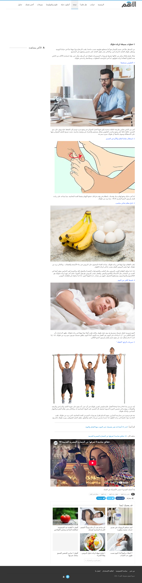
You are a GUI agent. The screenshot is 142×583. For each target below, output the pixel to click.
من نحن (132, 571)
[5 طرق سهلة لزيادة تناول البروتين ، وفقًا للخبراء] (92, 542)
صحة (75, 5)
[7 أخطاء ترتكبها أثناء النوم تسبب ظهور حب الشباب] (119, 542)
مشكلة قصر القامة (94, 494)
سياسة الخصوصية (121, 571)
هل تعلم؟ (83, 5)
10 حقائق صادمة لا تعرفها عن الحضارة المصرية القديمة (107, 436)
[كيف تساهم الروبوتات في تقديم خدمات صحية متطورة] (119, 516)
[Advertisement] (71, 26)
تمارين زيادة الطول (125, 494)
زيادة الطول (103, 494)
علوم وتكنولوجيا (52, 5)
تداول (20, 5)
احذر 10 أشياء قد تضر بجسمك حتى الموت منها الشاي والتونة (107, 427)
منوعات (40, 5)
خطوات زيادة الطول (113, 494)
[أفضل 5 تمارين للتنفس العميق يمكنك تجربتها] (65, 542)
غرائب (92, 5)
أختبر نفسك (29, 5)
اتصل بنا (97, 571)
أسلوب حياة (65, 5)
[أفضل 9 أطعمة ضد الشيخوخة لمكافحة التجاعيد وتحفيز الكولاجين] (65, 516)
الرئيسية (101, 5)
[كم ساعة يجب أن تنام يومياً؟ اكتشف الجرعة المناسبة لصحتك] (92, 516)
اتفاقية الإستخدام (108, 571)
